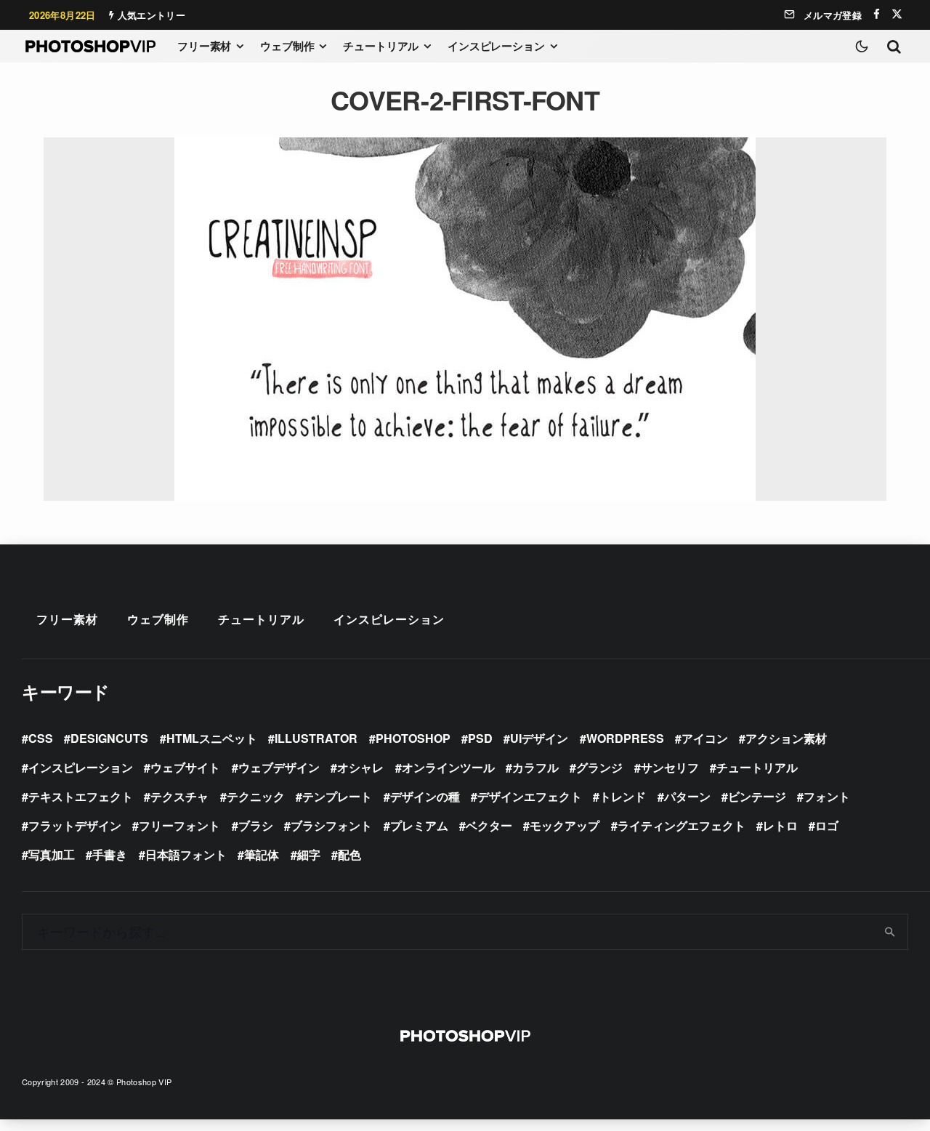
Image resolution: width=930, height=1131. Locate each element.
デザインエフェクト (529, 796)
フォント (827, 796)
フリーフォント (179, 825)
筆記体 (261, 854)
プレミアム (419, 825)
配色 (349, 854)
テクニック (256, 796)
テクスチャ (179, 796)
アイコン (705, 738)
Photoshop (413, 738)
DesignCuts (109, 738)
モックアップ (564, 825)
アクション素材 (786, 738)
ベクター (489, 825)
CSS (40, 738)
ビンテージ (757, 796)
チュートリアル (380, 46)
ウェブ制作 (287, 46)
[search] (890, 931)
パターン (687, 796)
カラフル (535, 767)
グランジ (599, 767)
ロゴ (826, 825)
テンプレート (337, 796)
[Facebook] (877, 14)
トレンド (622, 796)
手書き (109, 854)
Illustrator (316, 738)
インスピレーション (496, 46)
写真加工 (51, 854)
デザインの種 (425, 796)
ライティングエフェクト (681, 825)
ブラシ (255, 825)
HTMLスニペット (211, 738)
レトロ (780, 825)
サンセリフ (670, 767)
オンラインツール (448, 767)
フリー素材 (204, 46)
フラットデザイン (74, 825)
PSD (480, 738)
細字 (308, 854)
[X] (897, 14)
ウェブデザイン (279, 767)
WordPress (625, 738)
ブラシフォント (331, 825)
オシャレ (360, 767)
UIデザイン (539, 738)
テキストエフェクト (80, 796)
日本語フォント (186, 854)
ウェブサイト (185, 767)
